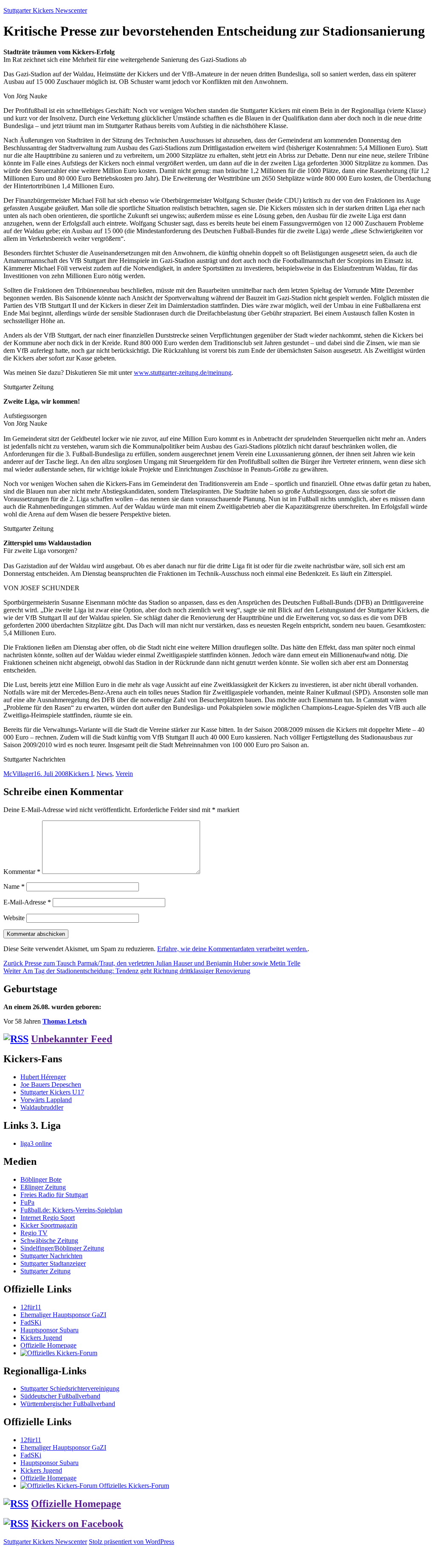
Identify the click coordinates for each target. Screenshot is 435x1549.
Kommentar (21, 871)
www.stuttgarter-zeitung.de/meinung (183, 372)
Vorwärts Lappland (46, 1099)
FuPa (27, 1202)
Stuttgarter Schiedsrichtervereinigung (69, 1388)
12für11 (30, 1307)
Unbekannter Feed (71, 1038)
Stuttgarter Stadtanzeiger (53, 1263)
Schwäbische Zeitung (49, 1240)
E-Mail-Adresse (27, 902)
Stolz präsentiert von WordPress (131, 1541)
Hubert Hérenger (43, 1076)
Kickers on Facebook (77, 1523)
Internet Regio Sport (47, 1217)
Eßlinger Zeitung (43, 1187)
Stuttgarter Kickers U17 (52, 1092)
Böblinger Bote (41, 1179)
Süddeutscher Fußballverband (60, 1396)
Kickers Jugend (41, 1337)
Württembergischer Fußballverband (67, 1403)
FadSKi (30, 1322)
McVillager (18, 773)
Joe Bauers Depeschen (50, 1084)
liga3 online (36, 1143)
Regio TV (34, 1232)
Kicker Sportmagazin (48, 1225)
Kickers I (80, 773)
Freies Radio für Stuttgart (54, 1194)
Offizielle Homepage (48, 1345)
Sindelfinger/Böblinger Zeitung (62, 1248)
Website (14, 917)
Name (14, 886)
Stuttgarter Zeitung (45, 1271)
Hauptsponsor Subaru (49, 1330)
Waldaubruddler (41, 1107)
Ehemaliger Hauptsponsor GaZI (63, 1314)
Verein (124, 773)
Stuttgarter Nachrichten (51, 1255)
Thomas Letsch (64, 1021)
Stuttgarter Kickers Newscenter (45, 10)
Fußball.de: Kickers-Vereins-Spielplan (71, 1210)
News (104, 773)
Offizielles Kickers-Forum (133, 1485)
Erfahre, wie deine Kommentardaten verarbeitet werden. (232, 948)
